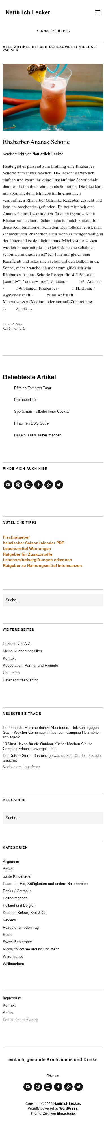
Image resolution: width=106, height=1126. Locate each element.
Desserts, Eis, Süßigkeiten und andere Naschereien (45, 884)
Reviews (10, 920)
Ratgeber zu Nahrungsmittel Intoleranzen (42, 565)
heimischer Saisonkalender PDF (33, 543)
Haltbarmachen (15, 898)
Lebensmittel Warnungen (27, 548)
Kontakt (9, 658)
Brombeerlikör (25, 399)
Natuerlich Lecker (48, 154)
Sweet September (17, 942)
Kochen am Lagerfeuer (21, 767)
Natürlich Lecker (28, 12)
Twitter (78, 1090)
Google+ (68, 1090)
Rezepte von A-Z (16, 644)
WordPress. (68, 1108)
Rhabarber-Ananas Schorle (36, 141)
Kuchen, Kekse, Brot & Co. (25, 913)
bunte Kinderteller (17, 876)
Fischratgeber (16, 537)
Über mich (11, 673)
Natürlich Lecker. (67, 1104)
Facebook (58, 1090)
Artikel (8, 869)
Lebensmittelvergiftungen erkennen (37, 559)
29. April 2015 (12, 324)
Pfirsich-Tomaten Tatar (32, 388)
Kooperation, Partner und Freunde (30, 665)
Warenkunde (13, 956)
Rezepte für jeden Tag (21, 927)
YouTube (27, 1090)
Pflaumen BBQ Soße (31, 423)
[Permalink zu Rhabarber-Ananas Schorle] (53, 129)
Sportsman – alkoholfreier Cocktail (42, 411)
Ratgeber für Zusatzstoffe (27, 554)
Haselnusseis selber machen (37, 435)
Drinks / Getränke (14, 329)
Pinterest (38, 1090)
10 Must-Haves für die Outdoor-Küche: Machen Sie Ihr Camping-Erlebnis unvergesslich (47, 746)
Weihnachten (13, 964)
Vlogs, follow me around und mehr (31, 949)
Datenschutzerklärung (20, 680)
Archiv (8, 1013)
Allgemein (11, 862)
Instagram (48, 1090)
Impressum (12, 998)
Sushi (7, 935)
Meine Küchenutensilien (22, 651)
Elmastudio (66, 1114)
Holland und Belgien (19, 905)
